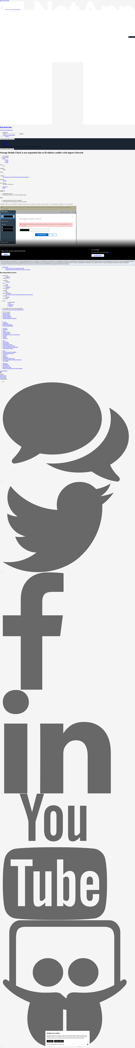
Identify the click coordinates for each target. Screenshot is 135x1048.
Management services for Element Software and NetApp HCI (19, 294)
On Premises (5, 142)
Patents (4, 355)
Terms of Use (3, 375)
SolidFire (5, 144)
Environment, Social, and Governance (11, 334)
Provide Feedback (7, 315)
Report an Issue (6, 314)
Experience (8, 287)
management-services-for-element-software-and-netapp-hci (16, 177)
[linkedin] (57, 793)
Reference (8, 276)
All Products (7, 7)
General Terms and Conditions (9, 352)
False (7, 284)
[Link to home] (6, 130)
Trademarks (5, 357)
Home (4, 141)
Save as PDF (6, 157)
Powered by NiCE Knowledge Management (13, 309)
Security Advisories (7, 317)
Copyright (5, 354)
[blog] (3, 381)
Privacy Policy (3, 376)
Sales (4, 340)
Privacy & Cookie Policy (8, 353)
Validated (8, 282)
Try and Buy (5, 342)
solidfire (4, 180)
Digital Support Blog (7, 324)
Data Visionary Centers (8, 348)
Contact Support (6, 313)
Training (5, 322)
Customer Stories (6, 333)
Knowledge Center (7, 367)
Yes (6, 289)
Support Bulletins (8, 8)
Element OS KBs (7, 145)
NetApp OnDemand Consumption (10, 347)
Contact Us (5, 338)
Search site (5, 132)
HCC (9, 303)
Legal (4, 350)
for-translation (11, 302)
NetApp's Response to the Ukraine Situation (12, 368)
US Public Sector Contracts (9, 345)
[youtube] (55, 919)
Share (4, 158)
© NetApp (3, 370)
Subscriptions (6, 364)
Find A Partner (6, 343)
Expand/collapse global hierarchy (7, 139)
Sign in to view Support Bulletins (13, 9)
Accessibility (6, 361)
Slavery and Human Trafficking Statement (12, 359)
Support (110, 252)
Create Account (98, 255)
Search (4, 133)
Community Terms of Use (8, 358)
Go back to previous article (9, 135)
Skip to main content (4, 0)
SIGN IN (6, 254)
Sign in (7, 136)
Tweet (7, 161)
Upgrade (10, 306)
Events (4, 330)
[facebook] (33, 689)
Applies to (5, 186)
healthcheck (11, 304)
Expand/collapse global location (7, 149)
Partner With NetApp (7, 344)
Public (7, 292)
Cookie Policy (3, 377)
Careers (4, 337)
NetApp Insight (6, 332)
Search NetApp (6, 366)
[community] (66, 481)
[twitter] (58, 571)
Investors (5, 335)
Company (5, 328)
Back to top (5, 267)
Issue (4, 188)
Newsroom (5, 329)
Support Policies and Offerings (9, 318)
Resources (5, 363)
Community (5, 323)
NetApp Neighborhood (8, 325)
